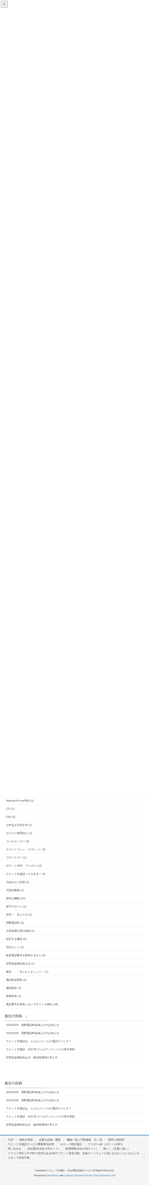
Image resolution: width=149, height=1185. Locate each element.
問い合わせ (14, 1148)
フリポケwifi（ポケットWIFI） (106, 1144)
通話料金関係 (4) (16, 979)
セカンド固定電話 (71, 1144)
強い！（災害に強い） (116, 1148)
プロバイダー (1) (16, 857)
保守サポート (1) (16, 906)
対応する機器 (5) (16, 939)
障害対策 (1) (13, 996)
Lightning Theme (73, 1175)
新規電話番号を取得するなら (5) (26, 955)
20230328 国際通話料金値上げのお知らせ (32, 1033)
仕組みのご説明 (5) (17, 882)
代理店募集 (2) (15, 890)
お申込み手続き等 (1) (19, 825)
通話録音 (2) (13, 988)
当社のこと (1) (15, 947)
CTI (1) (10, 808)
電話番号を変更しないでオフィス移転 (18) (32, 1004)
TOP (10, 1139)
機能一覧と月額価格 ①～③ (84, 1139)
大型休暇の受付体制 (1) (20, 930)
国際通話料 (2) (15, 922)
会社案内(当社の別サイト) (43, 1148)
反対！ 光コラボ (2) (19, 914)
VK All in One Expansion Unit (100, 1175)
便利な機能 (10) (15, 898)
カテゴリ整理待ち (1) (19, 833)
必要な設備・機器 (50, 1139)
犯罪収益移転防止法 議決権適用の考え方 (32, 1057)
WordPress (53, 1175)
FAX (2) (10, 816)
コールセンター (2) (17, 841)
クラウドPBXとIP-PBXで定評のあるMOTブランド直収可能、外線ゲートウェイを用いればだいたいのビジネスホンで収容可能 (73, 1155)
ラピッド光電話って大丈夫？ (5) (26, 873)
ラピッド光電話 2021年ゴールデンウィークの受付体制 (40, 1049)
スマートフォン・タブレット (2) (26, 849)
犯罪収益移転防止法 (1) (20, 963)
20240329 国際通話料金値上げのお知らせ (32, 1024)
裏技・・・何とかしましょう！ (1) (27, 971)
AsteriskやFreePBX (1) (20, 800)
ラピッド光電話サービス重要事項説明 (31, 1144)
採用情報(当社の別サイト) (81, 1148)
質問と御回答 (116, 1139)
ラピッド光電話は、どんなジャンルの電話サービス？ (38, 1041)
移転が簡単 (26, 1139)
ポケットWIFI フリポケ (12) (24, 865)
